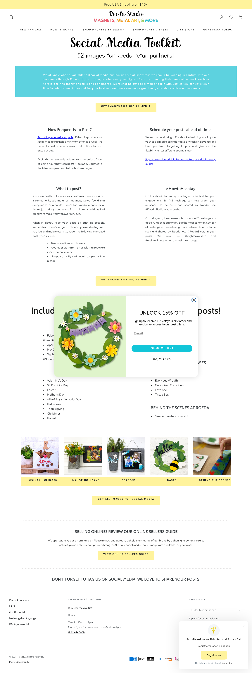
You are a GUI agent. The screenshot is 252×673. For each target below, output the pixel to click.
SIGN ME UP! (162, 348)
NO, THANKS (162, 359)
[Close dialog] (194, 300)
